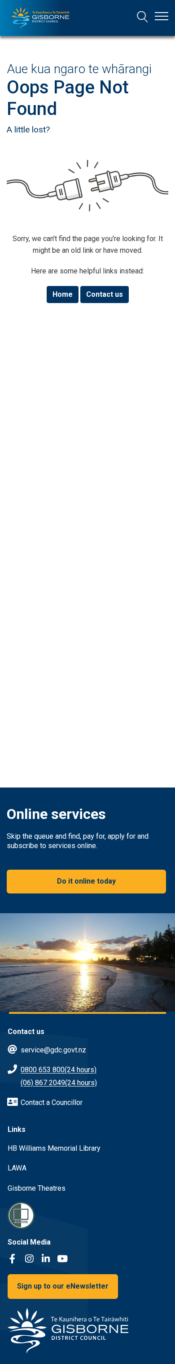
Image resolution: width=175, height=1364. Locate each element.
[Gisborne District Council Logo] (40, 17)
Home (62, 294)
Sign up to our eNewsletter (63, 1286)
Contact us (104, 294)
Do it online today (86, 881)
